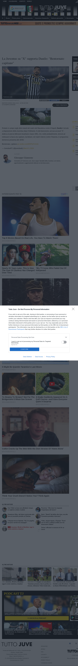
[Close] (74, 310)
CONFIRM (24, 349)
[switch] (64, 342)
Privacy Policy (50, 356)
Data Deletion (27, 356)
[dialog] (39, 333)
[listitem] (39, 337)
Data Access (39, 356)
